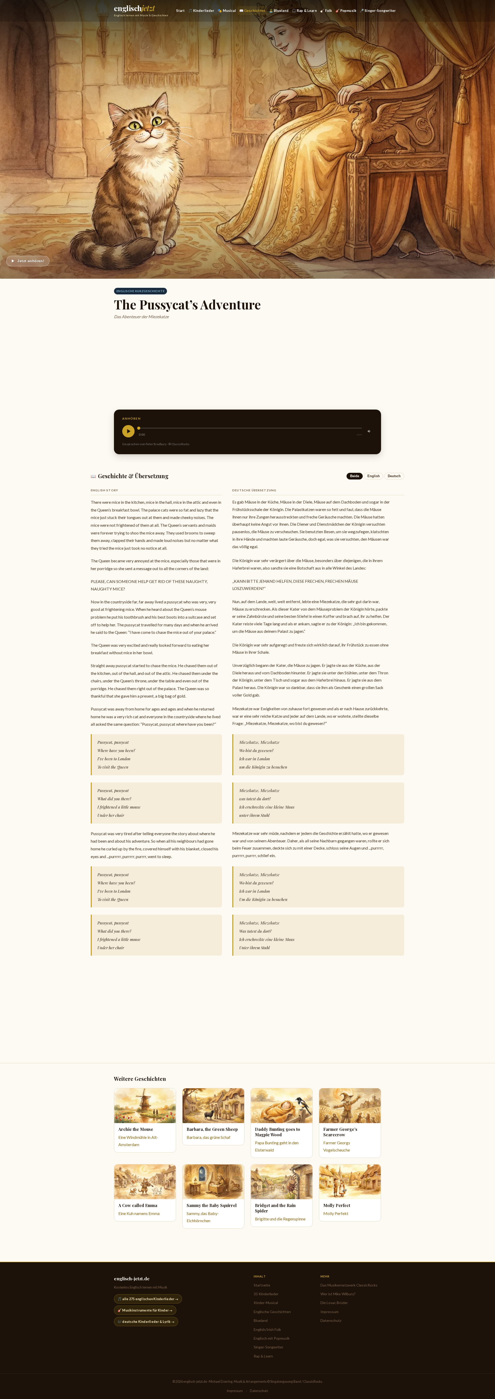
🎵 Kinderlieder (201, 11)
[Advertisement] (268, 365)
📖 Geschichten (252, 11)
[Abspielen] (128, 431)
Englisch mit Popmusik (272, 1338)
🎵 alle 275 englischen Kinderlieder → (148, 1299)
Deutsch (394, 476)
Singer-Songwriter (268, 1347)
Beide (354, 476)
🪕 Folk (326, 11)
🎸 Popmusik (345, 11)
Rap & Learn (263, 1356)
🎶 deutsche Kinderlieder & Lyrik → (146, 1322)
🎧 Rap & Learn (304, 11)
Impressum (329, 1311)
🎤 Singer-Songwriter (378, 11)
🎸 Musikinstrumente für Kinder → (145, 1310)
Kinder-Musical (266, 1302)
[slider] (250, 428)
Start (180, 11)
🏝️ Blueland (278, 11)
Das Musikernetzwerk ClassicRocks (348, 1285)
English (373, 476)
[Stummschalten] (369, 431)
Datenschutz (330, 1320)
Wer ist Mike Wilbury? (338, 1294)
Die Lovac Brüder (334, 1302)
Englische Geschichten (272, 1311)
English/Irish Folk (267, 1329)
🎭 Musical (227, 11)
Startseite (262, 1285)
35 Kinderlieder (266, 1294)
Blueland (261, 1320)
